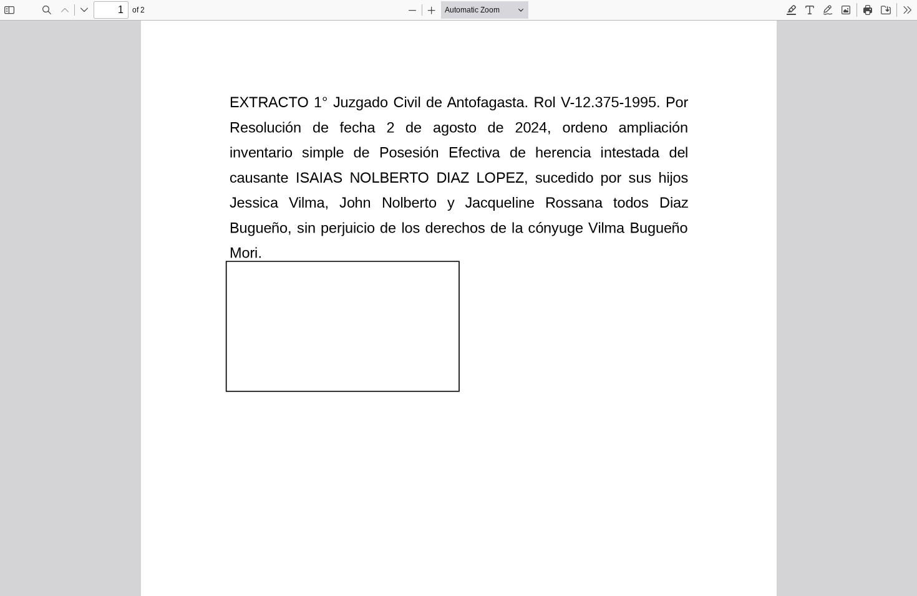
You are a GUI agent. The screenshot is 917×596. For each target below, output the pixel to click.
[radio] (791, 10)
